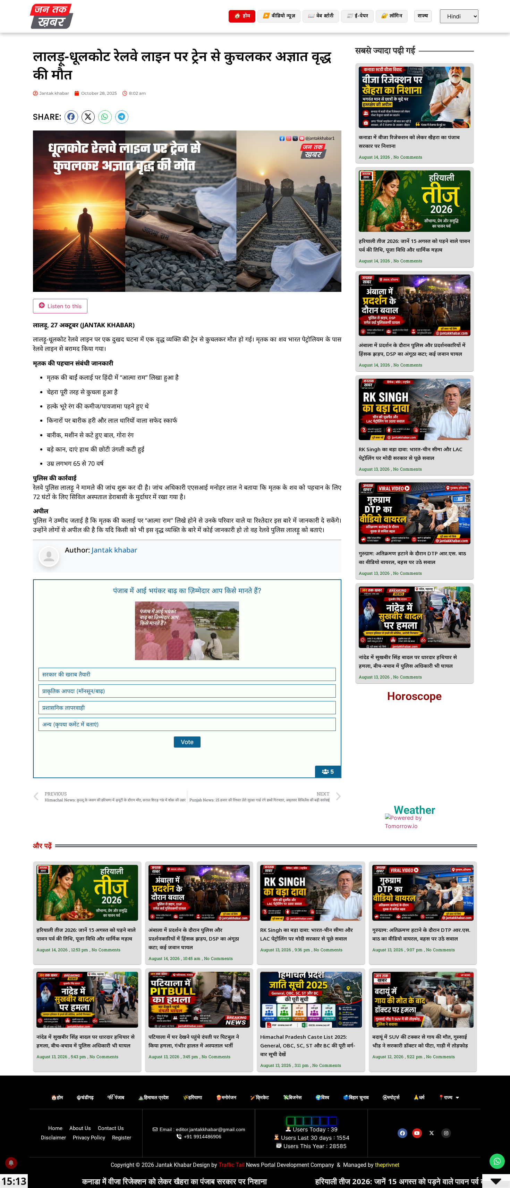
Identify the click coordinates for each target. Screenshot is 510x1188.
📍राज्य (445, 1097)
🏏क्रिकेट (259, 1097)
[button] (71, 117)
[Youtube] (417, 1133)
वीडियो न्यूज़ (279, 16)
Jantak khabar (114, 550)
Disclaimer (53, 1138)
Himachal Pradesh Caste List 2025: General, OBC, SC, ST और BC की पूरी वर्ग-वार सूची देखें (307, 1046)
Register (121, 1138)
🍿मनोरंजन (226, 1097)
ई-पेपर (357, 16)
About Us (80, 1128)
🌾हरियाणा (192, 1097)
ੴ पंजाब (116, 1097)
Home (55, 1128)
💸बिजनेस (292, 1097)
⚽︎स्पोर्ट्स (391, 1097)
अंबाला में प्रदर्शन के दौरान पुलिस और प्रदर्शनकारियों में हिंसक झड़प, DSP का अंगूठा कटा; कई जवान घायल (193, 939)
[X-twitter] (431, 1133)
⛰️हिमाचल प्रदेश (153, 1097)
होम (242, 16)
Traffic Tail (232, 1165)
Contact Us (111, 1128)
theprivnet (387, 1165)
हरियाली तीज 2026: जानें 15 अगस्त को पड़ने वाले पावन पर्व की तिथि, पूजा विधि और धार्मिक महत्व (358, 1181)
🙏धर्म (418, 1097)
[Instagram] (446, 1133)
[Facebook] (402, 1133)
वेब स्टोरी (321, 16)
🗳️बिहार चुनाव (356, 1097)
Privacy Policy (89, 1138)
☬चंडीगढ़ (85, 1097)
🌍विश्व (322, 1097)
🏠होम (57, 1097)
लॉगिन (391, 16)
